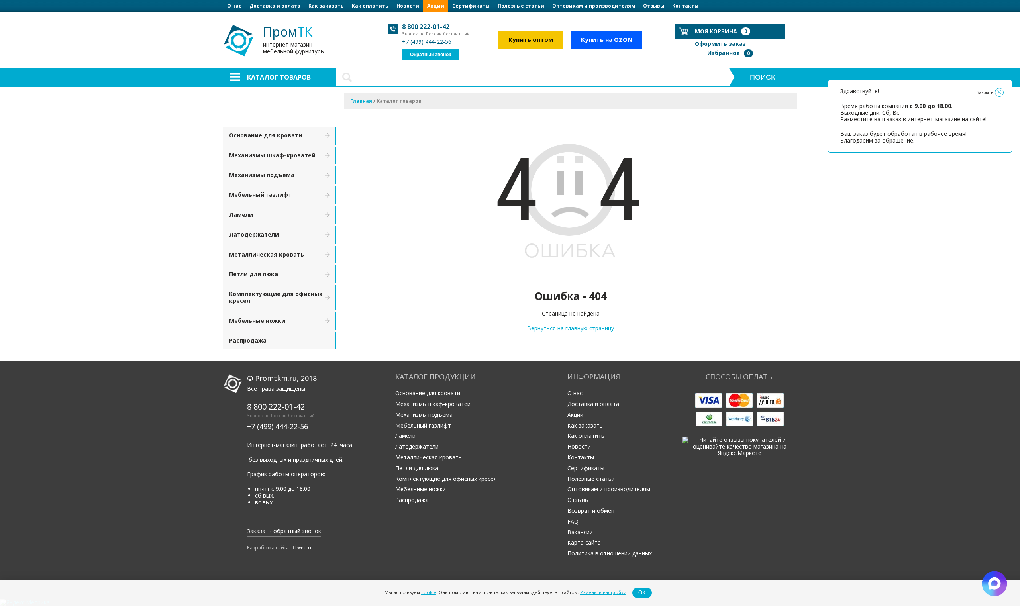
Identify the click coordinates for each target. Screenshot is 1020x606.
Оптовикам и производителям (593, 5)
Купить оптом (530, 39)
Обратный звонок (430, 54)
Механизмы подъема (261, 174)
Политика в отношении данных (609, 553)
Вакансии (580, 532)
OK (642, 593)
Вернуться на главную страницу (570, 328)
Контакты (685, 5)
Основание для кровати (265, 135)
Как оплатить (370, 5)
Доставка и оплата (274, 5)
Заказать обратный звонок (284, 531)
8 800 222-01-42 (425, 26)
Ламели (241, 214)
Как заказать (326, 5)
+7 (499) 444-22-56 (426, 41)
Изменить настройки (603, 593)
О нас (234, 5)
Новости (407, 5)
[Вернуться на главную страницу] (570, 278)
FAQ (573, 521)
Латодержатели (254, 234)
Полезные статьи (521, 5)
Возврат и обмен (590, 510)
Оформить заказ (720, 43)
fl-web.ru (303, 547)
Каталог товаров (279, 77)
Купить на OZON (606, 39)
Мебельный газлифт (260, 194)
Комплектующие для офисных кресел (275, 297)
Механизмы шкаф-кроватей (272, 155)
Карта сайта (584, 542)
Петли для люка (253, 274)
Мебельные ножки (257, 320)
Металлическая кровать (266, 254)
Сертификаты (471, 5)
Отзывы (653, 5)
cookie (428, 593)
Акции (435, 5)
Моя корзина (721, 31)
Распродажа (248, 340)
